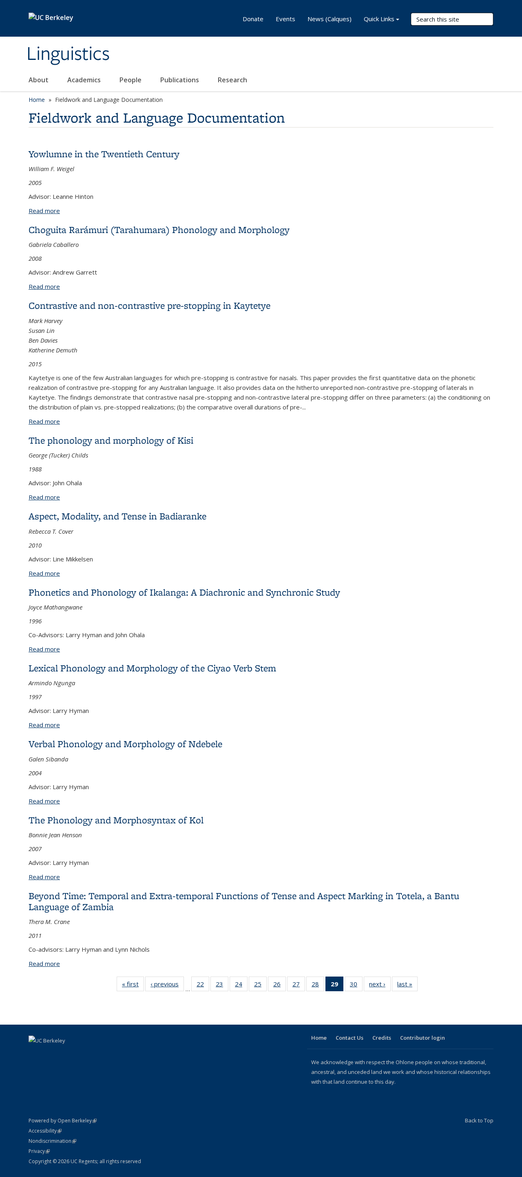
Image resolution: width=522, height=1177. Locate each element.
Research (232, 79)
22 (203, 986)
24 (241, 986)
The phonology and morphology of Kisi (111, 440)
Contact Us (349, 1037)
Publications (180, 79)
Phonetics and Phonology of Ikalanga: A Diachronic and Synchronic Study (184, 592)
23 (222, 986)
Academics (84, 79)
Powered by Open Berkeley (63, 1120)
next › (380, 986)
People (131, 79)
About (39, 79)
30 (356, 986)
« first (133, 986)
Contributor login (422, 1037)
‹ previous (167, 986)
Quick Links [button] (379, 19)
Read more (44, 211)
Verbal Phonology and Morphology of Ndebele (125, 743)
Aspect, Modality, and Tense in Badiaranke (117, 516)
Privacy (39, 1151)
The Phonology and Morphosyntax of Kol (116, 820)
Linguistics (68, 54)
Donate (253, 19)
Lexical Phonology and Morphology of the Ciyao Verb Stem (152, 668)
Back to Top (479, 1120)
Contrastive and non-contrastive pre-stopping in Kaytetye (149, 305)
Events (285, 19)
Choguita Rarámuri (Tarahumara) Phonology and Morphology (159, 229)
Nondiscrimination (52, 1140)
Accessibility (45, 1130)
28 (318, 986)
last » (407, 986)
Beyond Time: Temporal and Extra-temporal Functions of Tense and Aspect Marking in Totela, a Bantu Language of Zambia (244, 901)
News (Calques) (329, 19)
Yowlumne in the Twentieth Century (104, 153)
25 (260, 986)
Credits (381, 1037)
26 (279, 986)
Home (37, 99)
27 (298, 986)
